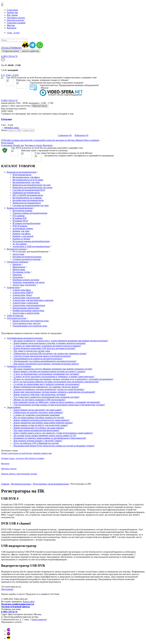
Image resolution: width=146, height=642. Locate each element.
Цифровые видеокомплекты (26, 192)
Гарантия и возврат (16, 22)
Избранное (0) (81, 135)
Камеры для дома (21, 231)
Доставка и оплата (16, 17)
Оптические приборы (17, 262)
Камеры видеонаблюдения (20, 208)
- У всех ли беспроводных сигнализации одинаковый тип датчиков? (46, 374)
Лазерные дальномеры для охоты (29, 282)
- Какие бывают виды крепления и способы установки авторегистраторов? (49, 343)
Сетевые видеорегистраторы (26, 259)
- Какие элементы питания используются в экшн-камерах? (41, 420)
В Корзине (6, 119)
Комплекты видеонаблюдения (22, 172)
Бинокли (17, 264)
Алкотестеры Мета (22, 290)
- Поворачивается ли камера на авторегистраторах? (37, 358)
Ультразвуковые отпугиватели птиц (30, 326)
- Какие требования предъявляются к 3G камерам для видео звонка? (46, 387)
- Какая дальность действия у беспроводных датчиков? (39, 394)
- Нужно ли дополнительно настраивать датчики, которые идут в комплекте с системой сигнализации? (63, 379)
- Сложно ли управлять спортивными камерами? (36, 415)
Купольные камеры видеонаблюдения (31, 241)
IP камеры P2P (20, 218)
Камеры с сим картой (23, 236)
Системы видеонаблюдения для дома (31, 205)
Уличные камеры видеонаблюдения (30, 213)
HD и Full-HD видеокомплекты (28, 195)
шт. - (12, 75)
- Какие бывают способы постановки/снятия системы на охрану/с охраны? (49, 371)
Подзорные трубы (21, 272)
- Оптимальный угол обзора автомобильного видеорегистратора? (44, 361)
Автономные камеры (23, 228)
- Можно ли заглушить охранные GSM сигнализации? (39, 399)
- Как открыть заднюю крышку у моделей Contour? (37, 440)
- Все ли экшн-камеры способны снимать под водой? (38, 417)
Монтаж (11, 25)
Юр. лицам (12, 15)
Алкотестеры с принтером (25, 303)
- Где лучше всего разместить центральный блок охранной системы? (46, 397)
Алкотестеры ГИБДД (23, 292)
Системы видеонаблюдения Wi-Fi (29, 190)
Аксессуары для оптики (24, 285)
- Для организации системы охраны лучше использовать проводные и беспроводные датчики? (59, 405)
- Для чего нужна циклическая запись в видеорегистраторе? (42, 356)
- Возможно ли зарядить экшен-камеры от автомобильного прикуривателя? (49, 438)
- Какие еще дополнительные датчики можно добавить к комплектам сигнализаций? (54, 392)
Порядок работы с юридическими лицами (19, 474)
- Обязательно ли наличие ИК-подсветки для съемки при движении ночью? (50, 353)
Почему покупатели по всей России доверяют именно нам (26, 453)
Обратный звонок (39, 106)
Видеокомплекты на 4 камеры (27, 197)
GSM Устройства (15, 315)
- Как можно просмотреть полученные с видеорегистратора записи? (46, 364)
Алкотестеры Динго (22, 295)
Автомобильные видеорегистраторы (24, 338)
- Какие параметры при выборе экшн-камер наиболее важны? (43, 422)
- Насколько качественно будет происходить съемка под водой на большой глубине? (53, 446)
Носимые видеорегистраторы (27, 256)
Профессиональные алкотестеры (28, 310)
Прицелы (17, 274)
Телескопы (18, 277)
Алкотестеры (13, 287)
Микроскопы (19, 267)
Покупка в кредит (15, 20)
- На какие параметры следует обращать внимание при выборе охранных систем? (52, 369)
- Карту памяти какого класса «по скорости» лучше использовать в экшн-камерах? (53, 433)
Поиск (4, 130)
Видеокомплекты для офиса (26, 177)
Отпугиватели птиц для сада (26, 323)
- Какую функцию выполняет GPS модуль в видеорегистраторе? (44, 348)
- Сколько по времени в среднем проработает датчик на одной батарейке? (48, 389)
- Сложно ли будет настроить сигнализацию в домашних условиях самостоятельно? (53, 376)
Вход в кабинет (91, 140)
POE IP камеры (20, 226)
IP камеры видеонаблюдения (26, 223)
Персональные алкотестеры (26, 308)
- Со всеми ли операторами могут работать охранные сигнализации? (46, 384)
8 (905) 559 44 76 (9, 56)
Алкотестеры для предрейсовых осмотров (33, 300)
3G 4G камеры (20, 244)
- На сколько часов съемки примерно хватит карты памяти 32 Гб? (44, 435)
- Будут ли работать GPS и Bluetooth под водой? (36, 443)
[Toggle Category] (2, 3)
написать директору (30, 51)
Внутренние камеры (22, 210)
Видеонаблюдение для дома (26, 182)
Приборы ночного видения (26, 279)
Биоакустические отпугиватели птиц (31, 321)
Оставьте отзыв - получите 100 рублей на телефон (22, 458)
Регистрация (7, 143)
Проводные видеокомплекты (27, 203)
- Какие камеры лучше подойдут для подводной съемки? (40, 425)
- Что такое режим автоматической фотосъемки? (36, 430)
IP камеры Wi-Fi (20, 221)
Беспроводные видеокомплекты (28, 200)
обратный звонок (12, 51)
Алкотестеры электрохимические (29, 305)
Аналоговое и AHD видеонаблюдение (31, 246)
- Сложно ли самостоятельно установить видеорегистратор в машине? (47, 346)
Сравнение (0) (65, 135)
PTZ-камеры (19, 215)
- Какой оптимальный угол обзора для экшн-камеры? (38, 428)
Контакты (11, 28)
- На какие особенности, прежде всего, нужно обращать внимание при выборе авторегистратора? (60, 340)
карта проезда (39, 619)
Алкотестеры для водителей (26, 297)
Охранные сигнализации (19, 366)
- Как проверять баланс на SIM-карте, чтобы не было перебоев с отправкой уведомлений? (56, 402)
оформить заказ (11, 127)
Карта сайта (29, 601)
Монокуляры (19, 269)
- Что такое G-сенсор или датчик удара (31, 351)
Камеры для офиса (22, 233)
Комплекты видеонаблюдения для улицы (32, 187)
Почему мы (12, 12)
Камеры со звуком (21, 238)
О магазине (12, 10)
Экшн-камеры (14, 407)
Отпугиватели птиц (16, 318)
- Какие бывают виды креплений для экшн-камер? (37, 410)
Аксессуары (18, 254)
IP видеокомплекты (22, 174)
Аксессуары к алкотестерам (26, 313)
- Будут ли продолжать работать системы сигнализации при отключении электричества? (56, 381)
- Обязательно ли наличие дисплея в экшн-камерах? (38, 412)
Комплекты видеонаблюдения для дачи (32, 185)
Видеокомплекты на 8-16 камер (28, 180)
